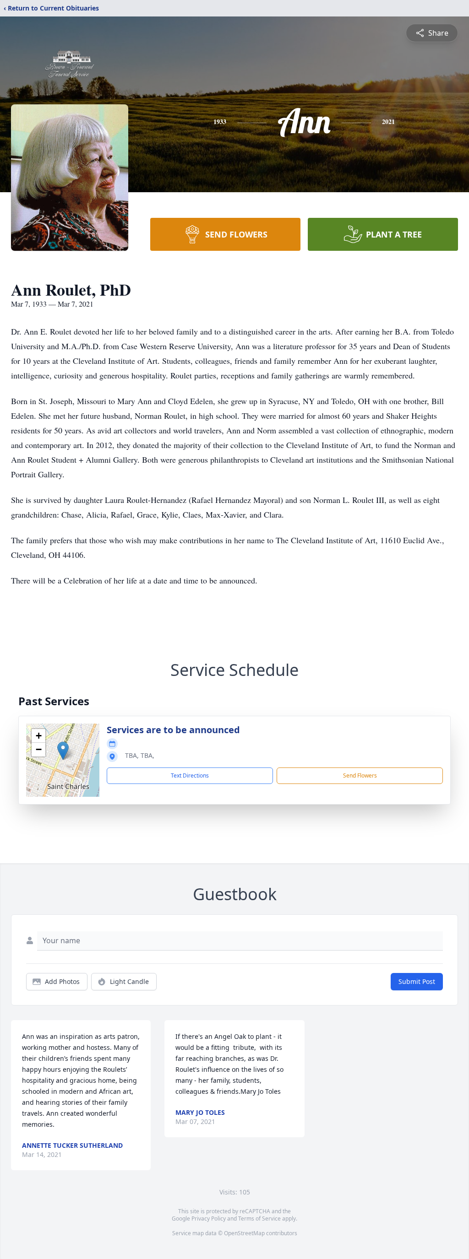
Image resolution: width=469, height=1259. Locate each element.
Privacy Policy (208, 1218)
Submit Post (416, 981)
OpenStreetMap (244, 1233)
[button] (63, 750)
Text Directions (190, 775)
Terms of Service (259, 1218)
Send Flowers (360, 775)
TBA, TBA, (139, 755)
